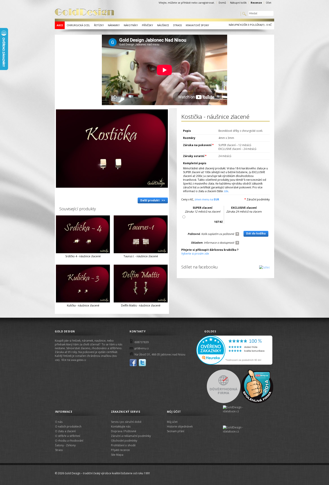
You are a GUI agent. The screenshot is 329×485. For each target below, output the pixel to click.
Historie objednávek (180, 426)
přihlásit (186, 2)
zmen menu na (206, 199)
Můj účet (172, 422)
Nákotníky (131, 25)
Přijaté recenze (120, 450)
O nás (58, 422)
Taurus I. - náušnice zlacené (141, 256)
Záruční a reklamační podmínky (131, 436)
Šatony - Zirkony (65, 445)
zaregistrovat (206, 2)
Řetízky (99, 25)
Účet (268, 2)
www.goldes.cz (78, 360)
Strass (177, 25)
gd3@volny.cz (142, 348)
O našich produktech (68, 426)
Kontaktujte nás (120, 426)
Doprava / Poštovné (123, 431)
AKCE (60, 25)
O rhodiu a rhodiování (69, 440)
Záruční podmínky (258, 199)
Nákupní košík (238, 2)
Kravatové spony (197, 25)
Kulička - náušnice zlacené (83, 305)
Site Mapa (117, 455)
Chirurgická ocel (78, 25)
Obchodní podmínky (124, 440)
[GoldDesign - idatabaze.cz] (237, 415)
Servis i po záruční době (126, 422)
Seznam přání (175, 431)
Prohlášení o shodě (123, 445)
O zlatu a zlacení (65, 431)
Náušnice (163, 25)
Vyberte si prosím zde (195, 253)
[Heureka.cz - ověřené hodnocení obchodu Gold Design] (234, 363)
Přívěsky (147, 25)
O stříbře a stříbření (67, 436)
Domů (222, 2)
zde (226, 191)
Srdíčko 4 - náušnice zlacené (83, 256)
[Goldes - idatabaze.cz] (237, 429)
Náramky (114, 25)
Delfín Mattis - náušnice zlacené (140, 305)
